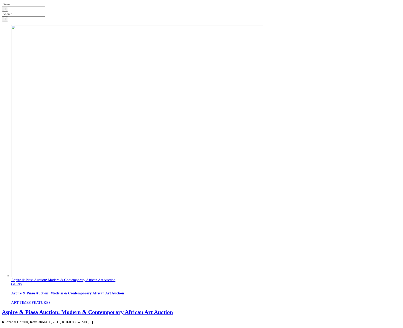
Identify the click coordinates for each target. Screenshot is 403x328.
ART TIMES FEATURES (31, 302)
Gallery (16, 284)
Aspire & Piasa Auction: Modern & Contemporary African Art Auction (63, 280)
